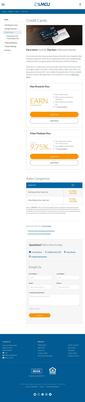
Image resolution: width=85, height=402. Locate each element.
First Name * (33, 274)
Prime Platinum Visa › (40, 133)
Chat (5, 353)
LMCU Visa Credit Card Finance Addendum (39, 234)
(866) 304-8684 (46, 226)
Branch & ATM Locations (10, 345)
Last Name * (61, 274)
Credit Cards (9, 32)
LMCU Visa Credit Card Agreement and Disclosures (41, 231)
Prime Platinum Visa (13, 38)
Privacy (42, 387)
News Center (72, 348)
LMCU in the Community (45, 356)
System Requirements (52, 387)
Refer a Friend (9, 358)
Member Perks (42, 345)
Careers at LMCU (73, 345)
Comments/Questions (36, 292)
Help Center (41, 348)
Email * (31, 283)
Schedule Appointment (10, 355)
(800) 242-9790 (7, 348)
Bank (17, 11)
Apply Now (54, 114)
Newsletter (71, 350)
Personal (10, 11)
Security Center (72, 353)
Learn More (54, 121)
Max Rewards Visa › (40, 86)
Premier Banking (10, 46)
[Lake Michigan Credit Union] (42, 4)
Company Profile (42, 353)
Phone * (59, 283)
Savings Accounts (11, 29)
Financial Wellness (11, 43)
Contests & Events (73, 356)
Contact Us (41, 350)
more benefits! (62, 107)
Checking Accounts (11, 25)
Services (7, 50)
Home (4, 11)
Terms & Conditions (31, 387)
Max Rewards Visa (12, 36)
